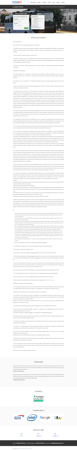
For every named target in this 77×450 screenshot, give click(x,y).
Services (44, 2)
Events (39, 2)
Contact (63, 2)
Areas (49, 2)
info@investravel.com (39, 27)
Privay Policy (23, 448)
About (58, 2)
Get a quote (33, 2)
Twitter (21, 436)
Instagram (55, 436)
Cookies (20, 448)
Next (26, 28)
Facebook (38, 436)
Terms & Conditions (29, 448)
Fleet (54, 2)
